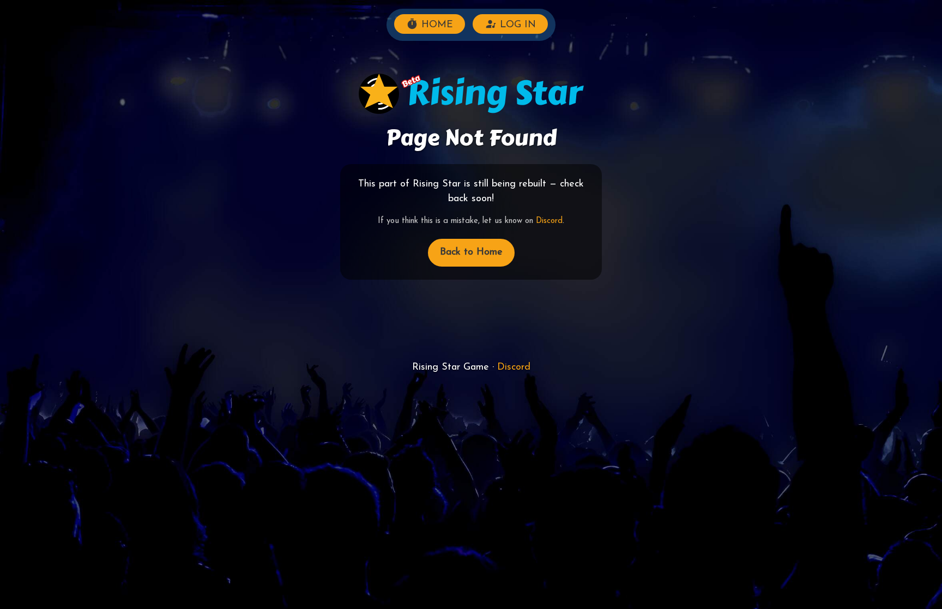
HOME (435, 25)
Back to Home (471, 252)
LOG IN (516, 25)
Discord (549, 221)
